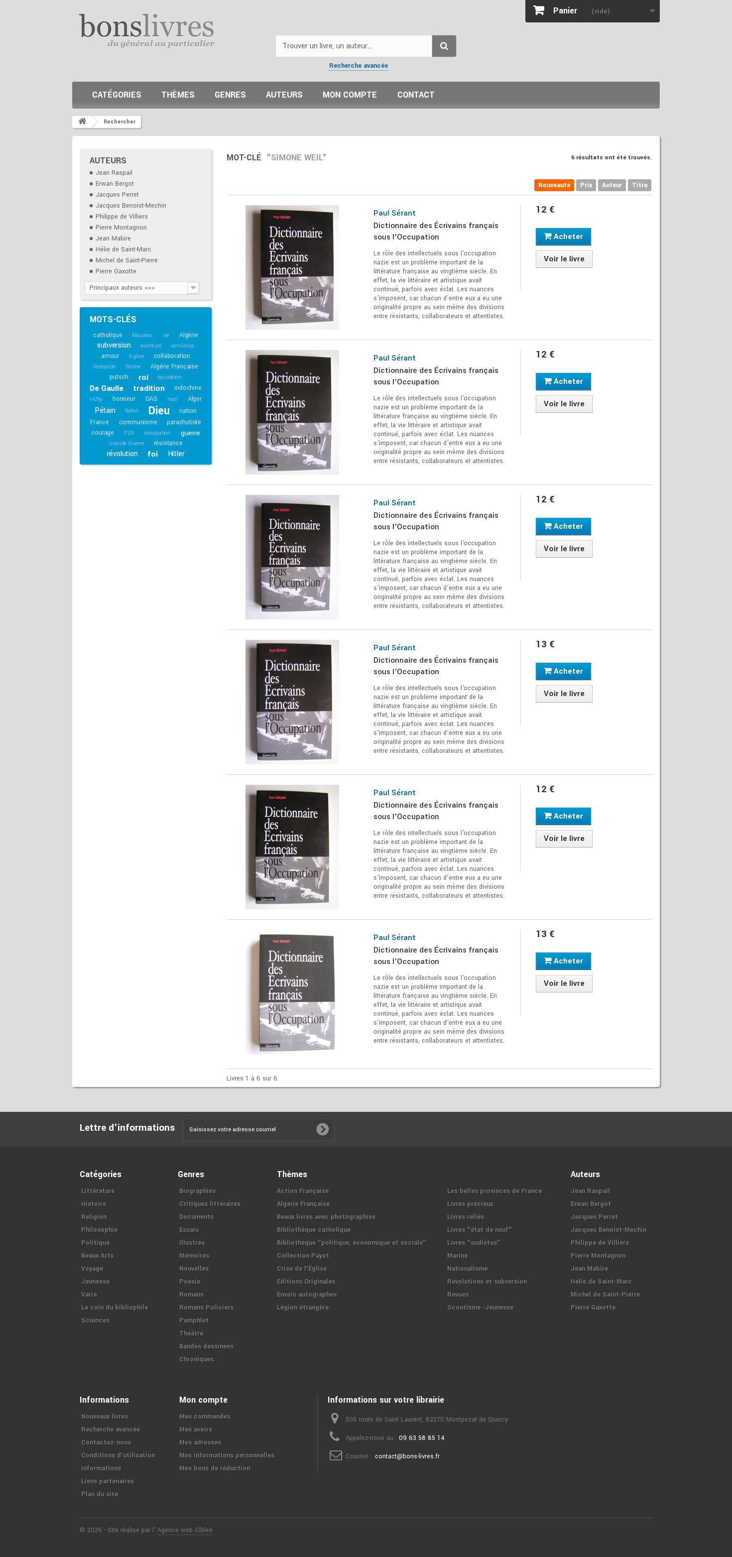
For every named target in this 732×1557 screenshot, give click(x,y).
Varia (89, 1294)
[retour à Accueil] (82, 122)
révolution (122, 454)
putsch (119, 376)
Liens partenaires (107, 1481)
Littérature (98, 1191)
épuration (169, 377)
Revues (458, 1294)
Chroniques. (197, 1359)
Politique (95, 1242)
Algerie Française (303, 1203)
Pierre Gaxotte (116, 271)
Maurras (142, 335)
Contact (416, 95)
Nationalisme (467, 1268)
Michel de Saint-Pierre (127, 260)
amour (110, 356)
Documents (196, 1216)
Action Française (303, 1191)
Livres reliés (465, 1216)
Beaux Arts (97, 1255)
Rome (133, 366)
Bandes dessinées (206, 1346)
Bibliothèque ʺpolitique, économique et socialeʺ (351, 1242)
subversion (113, 345)
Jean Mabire (113, 238)
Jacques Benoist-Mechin (131, 205)
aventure (150, 346)
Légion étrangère (303, 1307)
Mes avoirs (195, 1429)
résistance (168, 443)
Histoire (93, 1203)
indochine (187, 387)
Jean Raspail (114, 172)
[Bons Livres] (170, 29)
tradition (148, 388)
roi (143, 377)
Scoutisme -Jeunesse (480, 1307)
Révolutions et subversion (487, 1281)
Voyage (92, 1268)
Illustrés (192, 1242)
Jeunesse (95, 1281)
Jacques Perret (117, 194)
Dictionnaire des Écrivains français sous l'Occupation (435, 231)
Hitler (176, 454)
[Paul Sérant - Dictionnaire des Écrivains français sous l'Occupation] (293, 267)
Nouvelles (194, 1268)
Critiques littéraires (210, 1203)
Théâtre (191, 1333)
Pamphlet (194, 1320)
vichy (96, 399)
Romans (191, 1294)
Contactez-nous (106, 1442)
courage (102, 432)
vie (166, 335)
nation (188, 410)
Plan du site (99, 1494)
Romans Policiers (206, 1307)
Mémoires (194, 1255)
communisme (138, 422)
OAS (151, 398)
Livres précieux (470, 1203)
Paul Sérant (394, 213)
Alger (195, 398)
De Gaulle (106, 388)
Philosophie (99, 1229)
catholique (107, 335)
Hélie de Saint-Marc (123, 249)
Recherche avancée (358, 65)
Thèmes (178, 95)
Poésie (189, 1281)
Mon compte (350, 95)
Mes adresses (200, 1442)
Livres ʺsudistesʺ (473, 1242)
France (99, 422)
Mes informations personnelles (226, 1455)
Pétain (105, 410)
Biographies (197, 1191)
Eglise (136, 356)
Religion (94, 1216)
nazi (172, 399)
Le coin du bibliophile (114, 1307)
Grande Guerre (126, 443)
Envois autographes (307, 1294)
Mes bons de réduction (214, 1468)
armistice (182, 346)
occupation (157, 433)
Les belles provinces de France (494, 1191)
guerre (190, 433)
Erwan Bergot (115, 183)
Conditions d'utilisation (118, 1455)
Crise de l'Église (302, 1268)
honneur (124, 398)
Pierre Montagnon (121, 227)
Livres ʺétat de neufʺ (479, 1229)
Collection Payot (303, 1255)
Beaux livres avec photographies (326, 1216)
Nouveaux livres (104, 1416)
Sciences (95, 1320)
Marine (457, 1255)
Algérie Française (174, 366)
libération (104, 366)
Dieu (158, 411)
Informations (101, 1468)
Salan (131, 410)
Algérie (188, 335)
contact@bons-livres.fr (407, 1456)
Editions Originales (306, 1281)
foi (152, 454)
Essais (189, 1229)
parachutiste (184, 422)
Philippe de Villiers (122, 216)
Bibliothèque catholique (314, 1229)
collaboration (172, 356)
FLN (129, 433)
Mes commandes (205, 1416)
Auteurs (284, 95)
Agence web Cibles (185, 1530)
